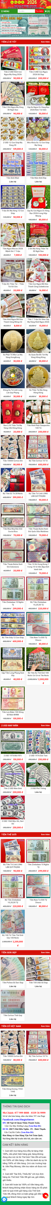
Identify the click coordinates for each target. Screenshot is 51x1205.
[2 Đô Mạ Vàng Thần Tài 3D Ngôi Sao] (38, 235)
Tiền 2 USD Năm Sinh (13, 788)
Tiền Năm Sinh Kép (38, 178)
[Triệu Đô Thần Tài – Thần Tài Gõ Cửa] (13, 270)
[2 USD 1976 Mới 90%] (13, 742)
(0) (48, 11)
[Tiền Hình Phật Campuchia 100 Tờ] (38, 412)
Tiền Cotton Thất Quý (12, 1015)
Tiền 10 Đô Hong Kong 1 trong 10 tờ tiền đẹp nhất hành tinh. (38, 567)
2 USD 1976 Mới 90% (13, 755)
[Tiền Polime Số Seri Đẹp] (13, 969)
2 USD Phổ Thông (38, 788)
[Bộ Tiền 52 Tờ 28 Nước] (13, 480)
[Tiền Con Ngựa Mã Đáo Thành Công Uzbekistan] (38, 270)
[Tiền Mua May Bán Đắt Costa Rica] (13, 515)
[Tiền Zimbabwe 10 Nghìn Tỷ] (13, 588)
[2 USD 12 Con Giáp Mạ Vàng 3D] (13, 129)
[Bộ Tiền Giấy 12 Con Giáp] (13, 624)
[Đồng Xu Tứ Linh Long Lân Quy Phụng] (13, 376)
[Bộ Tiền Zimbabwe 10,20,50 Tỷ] (38, 588)
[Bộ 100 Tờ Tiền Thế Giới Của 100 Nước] (13, 921)
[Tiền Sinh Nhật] (13, 164)
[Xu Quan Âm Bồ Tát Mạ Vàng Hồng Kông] (38, 341)
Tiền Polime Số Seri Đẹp (12, 982)
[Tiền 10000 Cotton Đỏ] (13, 447)
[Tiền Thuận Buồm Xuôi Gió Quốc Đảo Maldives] (38, 515)
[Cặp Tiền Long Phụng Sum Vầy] (13, 659)
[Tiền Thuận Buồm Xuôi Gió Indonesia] (13, 550)
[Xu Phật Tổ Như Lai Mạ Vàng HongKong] (13, 341)
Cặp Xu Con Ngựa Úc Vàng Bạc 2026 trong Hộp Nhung (38, 213)
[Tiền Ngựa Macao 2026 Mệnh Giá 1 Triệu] (13, 235)
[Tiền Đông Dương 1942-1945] (13, 1075)
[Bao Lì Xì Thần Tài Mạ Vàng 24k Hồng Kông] (13, 412)
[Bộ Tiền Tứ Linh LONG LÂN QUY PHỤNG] (38, 480)
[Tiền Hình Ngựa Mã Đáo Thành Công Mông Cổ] (13, 306)
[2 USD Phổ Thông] (38, 775)
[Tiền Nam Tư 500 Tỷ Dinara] (38, 624)
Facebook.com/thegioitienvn (18, 1119)
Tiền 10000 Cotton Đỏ (13, 461)
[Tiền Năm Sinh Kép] (38, 164)
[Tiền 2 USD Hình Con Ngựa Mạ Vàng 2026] (13, 58)
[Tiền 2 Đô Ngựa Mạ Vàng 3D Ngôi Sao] (13, 93)
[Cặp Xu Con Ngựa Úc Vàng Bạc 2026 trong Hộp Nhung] (38, 197)
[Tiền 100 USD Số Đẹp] (38, 969)
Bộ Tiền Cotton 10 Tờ (38, 461)
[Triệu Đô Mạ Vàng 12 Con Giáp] (13, 197)
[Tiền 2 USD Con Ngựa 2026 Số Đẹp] (38, 58)
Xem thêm (45, 42)
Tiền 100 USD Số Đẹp (38, 982)
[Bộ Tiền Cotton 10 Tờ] (38, 447)
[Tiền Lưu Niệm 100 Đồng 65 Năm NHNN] (13, 698)
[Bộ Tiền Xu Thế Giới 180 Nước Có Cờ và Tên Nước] (38, 659)
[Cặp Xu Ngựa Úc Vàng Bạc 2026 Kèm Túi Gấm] (38, 93)
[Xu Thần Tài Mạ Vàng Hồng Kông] (38, 376)
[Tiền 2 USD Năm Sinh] (13, 775)
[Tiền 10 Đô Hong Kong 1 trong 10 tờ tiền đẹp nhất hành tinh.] (38, 550)
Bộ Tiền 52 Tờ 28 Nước (13, 493)
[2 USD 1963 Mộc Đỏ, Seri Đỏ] (13, 807)
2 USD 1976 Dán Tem (38, 755)
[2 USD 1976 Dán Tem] (38, 742)
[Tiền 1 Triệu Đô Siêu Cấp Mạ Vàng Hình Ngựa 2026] (38, 306)
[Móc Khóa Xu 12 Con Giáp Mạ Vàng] (38, 129)
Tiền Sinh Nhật (12, 178)
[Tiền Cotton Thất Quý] (13, 1002)
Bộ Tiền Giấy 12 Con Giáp (13, 637)
